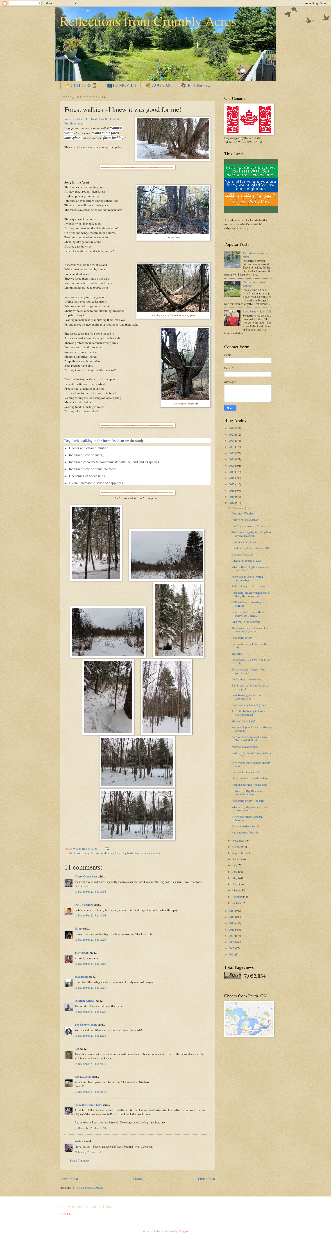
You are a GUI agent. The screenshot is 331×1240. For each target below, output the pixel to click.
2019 (232, 472)
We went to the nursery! (245, 826)
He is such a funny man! (245, 772)
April (235, 884)
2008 (232, 942)
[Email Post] (107, 849)
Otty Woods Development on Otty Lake (250, 764)
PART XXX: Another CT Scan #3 (250, 526)
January (237, 903)
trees (159, 853)
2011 (232, 923)
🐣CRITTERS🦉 (81, 85)
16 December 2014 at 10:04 (90, 891)
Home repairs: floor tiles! (246, 832)
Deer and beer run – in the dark (249, 785)
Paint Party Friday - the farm (247, 801)
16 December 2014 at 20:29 (90, 1012)
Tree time (237, 654)
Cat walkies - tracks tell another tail (250, 645)
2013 (232, 911)
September (238, 853)
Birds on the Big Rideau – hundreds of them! (246, 792)
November (238, 840)
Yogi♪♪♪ (80, 1141)
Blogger (183, 1231)
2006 (232, 954)
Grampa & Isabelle (242, 554)
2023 (232, 447)
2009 (232, 936)
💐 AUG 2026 (158, 85)
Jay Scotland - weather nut (246, 679)
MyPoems (96, 853)
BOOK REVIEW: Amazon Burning (247, 818)
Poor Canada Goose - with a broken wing (247, 578)
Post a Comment (79, 1160)
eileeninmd (81, 976)
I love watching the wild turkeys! (250, 778)
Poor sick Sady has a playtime (248, 705)
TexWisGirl (82, 953)
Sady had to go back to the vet (248, 586)
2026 (232, 428)
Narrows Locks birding (244, 746)
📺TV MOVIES (121, 85)
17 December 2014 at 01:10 (90, 1092)
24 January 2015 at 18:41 (89, 1152)
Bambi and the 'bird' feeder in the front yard (250, 687)
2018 (232, 478)
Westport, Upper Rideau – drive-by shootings (251, 729)
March (236, 890)
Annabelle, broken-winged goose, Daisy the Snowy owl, (250, 594)
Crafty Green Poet (86, 876)
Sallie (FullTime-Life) (88, 1105)
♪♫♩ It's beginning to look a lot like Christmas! (250, 712)
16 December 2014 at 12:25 (90, 939)
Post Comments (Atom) (89, 1188)
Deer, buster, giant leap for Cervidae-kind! (246, 696)
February (237, 897)
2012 (232, 917)
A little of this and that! (245, 520)
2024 (232, 441)
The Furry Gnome (86, 1024)
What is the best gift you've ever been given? (249, 568)
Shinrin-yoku (111, 853)
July (235, 865)
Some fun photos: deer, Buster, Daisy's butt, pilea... (248, 613)
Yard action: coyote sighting (254, 284)
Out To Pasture (84, 904)
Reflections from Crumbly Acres (148, 21)
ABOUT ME (66, 1214)
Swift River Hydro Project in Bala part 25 (251, 754)
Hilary (79, 928)
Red (77, 1049)
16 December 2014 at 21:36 (90, 1064)
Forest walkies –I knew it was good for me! (248, 671)
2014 (232, 503)
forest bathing (81, 853)
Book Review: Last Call (257, 311)
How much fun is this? (244, 542)
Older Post (206, 1178)
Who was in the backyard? (246, 622)
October (237, 847)
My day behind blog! (243, 721)
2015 (232, 497)
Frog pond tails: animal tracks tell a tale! (251, 661)
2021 (232, 459)
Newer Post (69, 1178)
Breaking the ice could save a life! (251, 548)
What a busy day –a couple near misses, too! (249, 808)
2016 (232, 491)
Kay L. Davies (83, 1077)
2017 (232, 484)
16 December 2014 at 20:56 (90, 1035)
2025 (232, 434)
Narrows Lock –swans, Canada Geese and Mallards (249, 738)
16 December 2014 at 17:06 (90, 964)
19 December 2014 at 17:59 (90, 1128)
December (238, 508)
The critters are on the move (255, 254)
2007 (232, 948)
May (235, 878)
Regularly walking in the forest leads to (94, 441)
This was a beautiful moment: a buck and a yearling (249, 629)
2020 (232, 466)
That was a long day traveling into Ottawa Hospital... (251, 533)
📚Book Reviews (196, 85)
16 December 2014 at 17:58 (90, 987)
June (235, 872)
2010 (232, 930)
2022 (232, 453)
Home (138, 1178)
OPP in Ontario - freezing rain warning (248, 604)
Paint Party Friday (241, 638)
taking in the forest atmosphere (137, 853)
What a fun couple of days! (246, 560)
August (236, 859)
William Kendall (85, 1001)
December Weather (242, 513)
